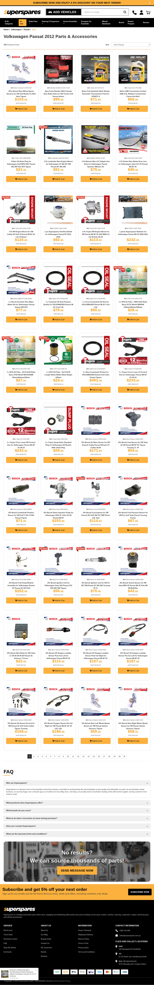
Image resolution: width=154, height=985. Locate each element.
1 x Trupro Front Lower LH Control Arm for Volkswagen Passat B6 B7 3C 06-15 (133, 374)
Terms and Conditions (86, 952)
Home (6, 29)
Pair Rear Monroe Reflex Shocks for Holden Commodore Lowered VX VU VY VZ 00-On (20, 974)
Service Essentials (70, 21)
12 (78, 756)
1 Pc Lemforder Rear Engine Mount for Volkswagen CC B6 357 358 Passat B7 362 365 (58, 164)
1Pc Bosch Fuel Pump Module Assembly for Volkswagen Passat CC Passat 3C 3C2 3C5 (21, 585)
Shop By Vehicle (10, 948)
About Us (44, 930)
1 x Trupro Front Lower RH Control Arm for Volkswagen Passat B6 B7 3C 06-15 (21, 445)
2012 (34, 29)
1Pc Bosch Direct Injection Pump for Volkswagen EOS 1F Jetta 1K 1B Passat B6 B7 (58, 515)
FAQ (5, 943)
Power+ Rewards (84, 930)
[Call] (134, 12)
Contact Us (45, 943)
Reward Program (131, 23)
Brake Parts (33, 21)
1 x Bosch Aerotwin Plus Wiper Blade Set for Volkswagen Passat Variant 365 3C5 (21, 304)
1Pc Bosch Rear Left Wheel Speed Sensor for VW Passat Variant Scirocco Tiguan (96, 726)
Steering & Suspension (50, 21)
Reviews (146, 22)
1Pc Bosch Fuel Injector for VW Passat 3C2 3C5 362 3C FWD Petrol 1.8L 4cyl (95, 515)
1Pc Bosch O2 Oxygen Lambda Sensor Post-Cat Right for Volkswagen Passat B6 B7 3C (95, 655)
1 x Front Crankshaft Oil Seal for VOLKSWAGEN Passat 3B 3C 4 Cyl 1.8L (96, 304)
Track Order (8, 935)
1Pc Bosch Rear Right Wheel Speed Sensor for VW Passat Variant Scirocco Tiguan (133, 726)
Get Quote (8, 952)
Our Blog (44, 935)
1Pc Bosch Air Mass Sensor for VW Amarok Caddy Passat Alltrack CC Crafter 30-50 (95, 445)
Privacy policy (83, 948)
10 (68, 756)
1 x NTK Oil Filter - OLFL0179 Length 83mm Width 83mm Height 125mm (58, 374)
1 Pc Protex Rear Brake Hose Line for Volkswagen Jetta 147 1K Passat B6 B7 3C (133, 164)
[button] (10, 22)
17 (104, 756)
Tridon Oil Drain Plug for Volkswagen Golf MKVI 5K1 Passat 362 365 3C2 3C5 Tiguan (21, 164)
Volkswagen (16, 29)
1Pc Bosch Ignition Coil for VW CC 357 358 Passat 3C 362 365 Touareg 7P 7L (95, 585)
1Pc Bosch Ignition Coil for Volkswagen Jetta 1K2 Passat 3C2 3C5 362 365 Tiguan (58, 585)
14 (89, 756)
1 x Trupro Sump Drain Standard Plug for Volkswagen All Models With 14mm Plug (58, 445)
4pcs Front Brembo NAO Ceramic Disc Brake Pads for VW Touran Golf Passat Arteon (58, 93)
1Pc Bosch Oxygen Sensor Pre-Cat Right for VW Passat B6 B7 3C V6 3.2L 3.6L (58, 726)
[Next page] (124, 756)
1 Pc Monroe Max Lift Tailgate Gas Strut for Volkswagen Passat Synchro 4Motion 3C (96, 164)
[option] (77, 2)
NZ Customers (46, 948)
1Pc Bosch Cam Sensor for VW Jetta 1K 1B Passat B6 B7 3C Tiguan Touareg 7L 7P (133, 445)
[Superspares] (22, 12)
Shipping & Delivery (85, 935)
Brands (121, 22)
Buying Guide (46, 939)
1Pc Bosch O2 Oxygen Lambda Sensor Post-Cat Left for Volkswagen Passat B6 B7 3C (58, 655)
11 (73, 756)
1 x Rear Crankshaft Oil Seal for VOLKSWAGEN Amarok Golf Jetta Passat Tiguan (95, 374)
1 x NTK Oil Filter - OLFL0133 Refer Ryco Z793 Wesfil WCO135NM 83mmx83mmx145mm (21, 374)
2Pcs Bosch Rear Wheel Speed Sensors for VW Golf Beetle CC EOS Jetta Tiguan (21, 93)
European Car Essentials (86, 23)
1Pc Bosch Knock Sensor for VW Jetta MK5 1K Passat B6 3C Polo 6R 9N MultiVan (133, 585)
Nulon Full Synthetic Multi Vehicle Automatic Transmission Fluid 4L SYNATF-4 (96, 93)
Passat (26, 29)
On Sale (21, 23)
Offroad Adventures (106, 23)
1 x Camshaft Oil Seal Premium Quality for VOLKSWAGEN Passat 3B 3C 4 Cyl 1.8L (58, 304)
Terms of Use (83, 943)
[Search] (125, 12)
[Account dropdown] (141, 12)
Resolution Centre (10, 939)
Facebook (60, 3)
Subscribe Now (140, 892)
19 (114, 756)
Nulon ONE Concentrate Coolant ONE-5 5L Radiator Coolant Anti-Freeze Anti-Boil (133, 93)
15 (94, 756)
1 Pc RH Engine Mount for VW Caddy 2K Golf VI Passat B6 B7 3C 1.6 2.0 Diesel (21, 234)
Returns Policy (83, 939)
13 (83, 756)
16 (99, 756)
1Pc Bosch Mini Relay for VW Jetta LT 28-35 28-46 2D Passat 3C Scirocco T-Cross (21, 655)
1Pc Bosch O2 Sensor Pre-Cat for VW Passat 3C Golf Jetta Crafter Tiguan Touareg (21, 726)
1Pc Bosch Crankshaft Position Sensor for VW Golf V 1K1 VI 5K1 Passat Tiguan (21, 515)
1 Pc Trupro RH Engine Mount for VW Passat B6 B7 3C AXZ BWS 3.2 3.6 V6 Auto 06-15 (95, 234)
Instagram (78, 3)
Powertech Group (63, 981)
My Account (8, 930)
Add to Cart (22, 109)
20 (120, 756)
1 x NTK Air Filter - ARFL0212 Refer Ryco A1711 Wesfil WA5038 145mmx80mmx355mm (133, 304)
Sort (107, 45)
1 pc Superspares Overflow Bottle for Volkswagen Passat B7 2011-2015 (58, 234)
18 (109, 756)
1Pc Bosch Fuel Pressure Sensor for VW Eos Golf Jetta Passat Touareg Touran (133, 515)
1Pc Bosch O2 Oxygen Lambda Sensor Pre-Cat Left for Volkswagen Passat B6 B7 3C (133, 655)
